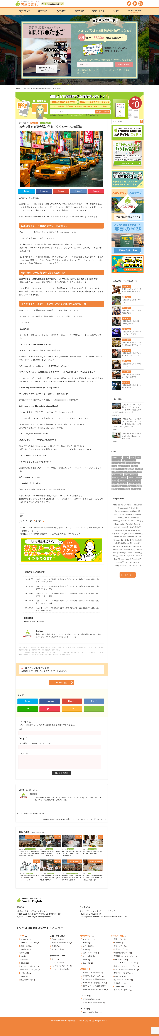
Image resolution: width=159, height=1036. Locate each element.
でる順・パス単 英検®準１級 (93, 979)
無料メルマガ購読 (58, 942)
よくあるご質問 (57, 949)
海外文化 (124, 477)
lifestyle (126, 457)
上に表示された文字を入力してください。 (36, 743)
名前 (20, 729)
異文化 (134, 480)
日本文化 (119, 474)
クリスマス (136, 463)
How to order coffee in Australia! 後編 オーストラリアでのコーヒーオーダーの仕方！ (73, 819)
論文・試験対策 (88, 956)
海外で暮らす (24, 11)
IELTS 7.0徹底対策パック (92, 1012)
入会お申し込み (57, 939)
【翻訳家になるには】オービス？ (131, 299)
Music (132, 457)
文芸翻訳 (139, 472)
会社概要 (23, 963)
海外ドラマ (115, 477)
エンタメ (116, 11)
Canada (114, 457)
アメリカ (125, 460)
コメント (23, 753)
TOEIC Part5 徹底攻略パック (93, 1002)
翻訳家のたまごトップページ (46, 68)
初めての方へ (25, 939)
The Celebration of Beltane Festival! (32, 813)
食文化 (138, 489)
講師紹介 (23, 953)
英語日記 (126, 489)
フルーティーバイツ (121, 986)
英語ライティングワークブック (125, 966)
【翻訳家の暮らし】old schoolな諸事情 (130, 320)
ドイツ (114, 466)
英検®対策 (85, 969)
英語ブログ (130, 486)
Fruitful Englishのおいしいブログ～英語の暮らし (78, 1021)
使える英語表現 (129, 469)
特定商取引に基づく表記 (29, 970)
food (120, 457)
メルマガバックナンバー (61, 966)
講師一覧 (128, 575)
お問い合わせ (25, 973)
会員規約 (55, 946)
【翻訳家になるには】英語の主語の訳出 (131, 310)
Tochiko (33, 794)
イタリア (132, 460)
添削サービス (86, 936)
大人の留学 (61, 11)
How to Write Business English (125, 963)
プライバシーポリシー (28, 966)
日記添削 (86, 942)
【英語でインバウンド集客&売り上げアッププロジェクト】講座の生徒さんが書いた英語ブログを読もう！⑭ (67, 594)
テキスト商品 (118, 936)
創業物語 (23, 959)
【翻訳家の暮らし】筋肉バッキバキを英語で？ (131, 374)
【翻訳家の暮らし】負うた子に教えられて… (131, 384)
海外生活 (115, 480)
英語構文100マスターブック (124, 956)
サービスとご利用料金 (28, 942)
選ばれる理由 (25, 946)
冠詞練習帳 (118, 942)
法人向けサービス (27, 980)
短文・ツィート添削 (90, 953)
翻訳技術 (131, 483)
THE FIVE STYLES (120, 959)
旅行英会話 (79, 11)
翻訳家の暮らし (122, 483)
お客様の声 (24, 949)
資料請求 (23, 976)
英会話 (138, 483)
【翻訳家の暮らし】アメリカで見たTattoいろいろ (131, 352)
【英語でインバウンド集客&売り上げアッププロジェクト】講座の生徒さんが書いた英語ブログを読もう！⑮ (67, 587)
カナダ (129, 463)
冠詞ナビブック (119, 939)
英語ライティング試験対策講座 (94, 986)
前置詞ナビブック (120, 949)
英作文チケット (88, 939)
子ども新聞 (115, 472)
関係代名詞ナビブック (122, 953)
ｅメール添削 (88, 946)
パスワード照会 (57, 962)
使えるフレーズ (30, 621)
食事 (132, 489)
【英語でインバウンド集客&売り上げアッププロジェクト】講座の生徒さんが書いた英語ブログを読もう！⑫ (67, 609)
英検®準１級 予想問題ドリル (94, 983)
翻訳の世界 (43, 11)
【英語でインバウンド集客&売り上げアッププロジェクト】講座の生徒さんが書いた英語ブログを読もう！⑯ (67, 580)
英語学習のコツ (117, 489)
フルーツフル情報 (134, 11)
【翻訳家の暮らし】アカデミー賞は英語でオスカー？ (131, 342)
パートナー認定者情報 (60, 969)
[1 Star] (22, 668)
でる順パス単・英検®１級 (92, 972)
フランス (134, 466)
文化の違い (130, 472)
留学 (128, 480)
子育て (123, 472)
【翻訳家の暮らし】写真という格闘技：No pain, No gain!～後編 (126, 437)
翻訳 (113, 483)
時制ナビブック (119, 946)
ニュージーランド (123, 466)
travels (138, 457)
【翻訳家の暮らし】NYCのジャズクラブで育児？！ (131, 331)
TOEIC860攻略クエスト (91, 999)
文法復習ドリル (119, 983)
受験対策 (86, 959)
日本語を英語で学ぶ (130, 474)
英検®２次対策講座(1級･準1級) (94, 989)
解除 (68, 942)
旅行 (113, 474)
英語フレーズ (121, 486)
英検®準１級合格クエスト (92, 976)
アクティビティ (97, 11)
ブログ (22, 956)
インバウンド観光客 (118, 463)
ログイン (55, 959)
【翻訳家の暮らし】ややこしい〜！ (131, 363)
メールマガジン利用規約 (111, 70)
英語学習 (139, 486)
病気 (139, 480)
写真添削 (86, 949)
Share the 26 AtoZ (120, 976)
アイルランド (116, 460)
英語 (113, 486)
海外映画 (139, 477)
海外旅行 (41, 621)
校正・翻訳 (87, 963)
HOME (22, 936)
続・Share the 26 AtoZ (122, 980)
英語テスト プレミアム (122, 973)
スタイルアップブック (122, 990)
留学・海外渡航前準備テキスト (125, 970)
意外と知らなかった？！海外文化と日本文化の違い (131, 288)
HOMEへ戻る (62, 682)
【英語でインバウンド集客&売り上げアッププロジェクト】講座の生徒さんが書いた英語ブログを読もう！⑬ (67, 602)
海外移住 (122, 480)
